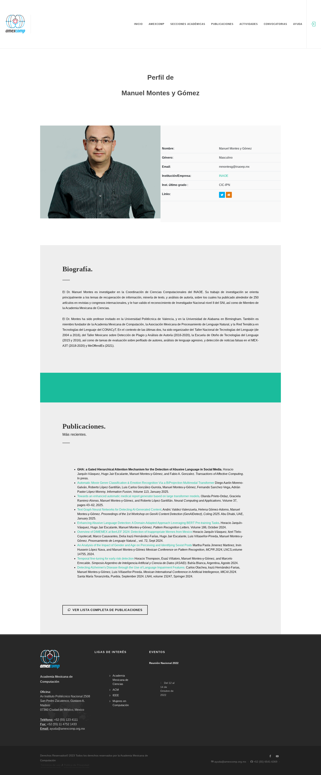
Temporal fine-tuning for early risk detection (105, 558)
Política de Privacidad (76, 764)
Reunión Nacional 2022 (164, 663)
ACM (116, 689)
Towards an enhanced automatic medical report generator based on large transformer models (138, 496)
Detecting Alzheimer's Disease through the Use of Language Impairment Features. (131, 567)
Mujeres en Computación (121, 703)
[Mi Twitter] (222, 195)
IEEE (116, 695)
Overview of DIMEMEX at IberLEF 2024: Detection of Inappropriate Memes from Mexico (134, 531)
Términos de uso (51, 764)
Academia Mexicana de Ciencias (120, 679)
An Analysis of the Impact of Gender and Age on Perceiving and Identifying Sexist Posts (134, 545)
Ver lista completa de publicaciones (107, 610)
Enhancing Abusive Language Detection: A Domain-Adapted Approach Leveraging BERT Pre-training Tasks (148, 522)
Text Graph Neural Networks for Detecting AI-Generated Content (119, 509)
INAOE (223, 175)
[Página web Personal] (229, 195)
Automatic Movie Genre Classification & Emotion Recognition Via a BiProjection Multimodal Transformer (145, 482)
